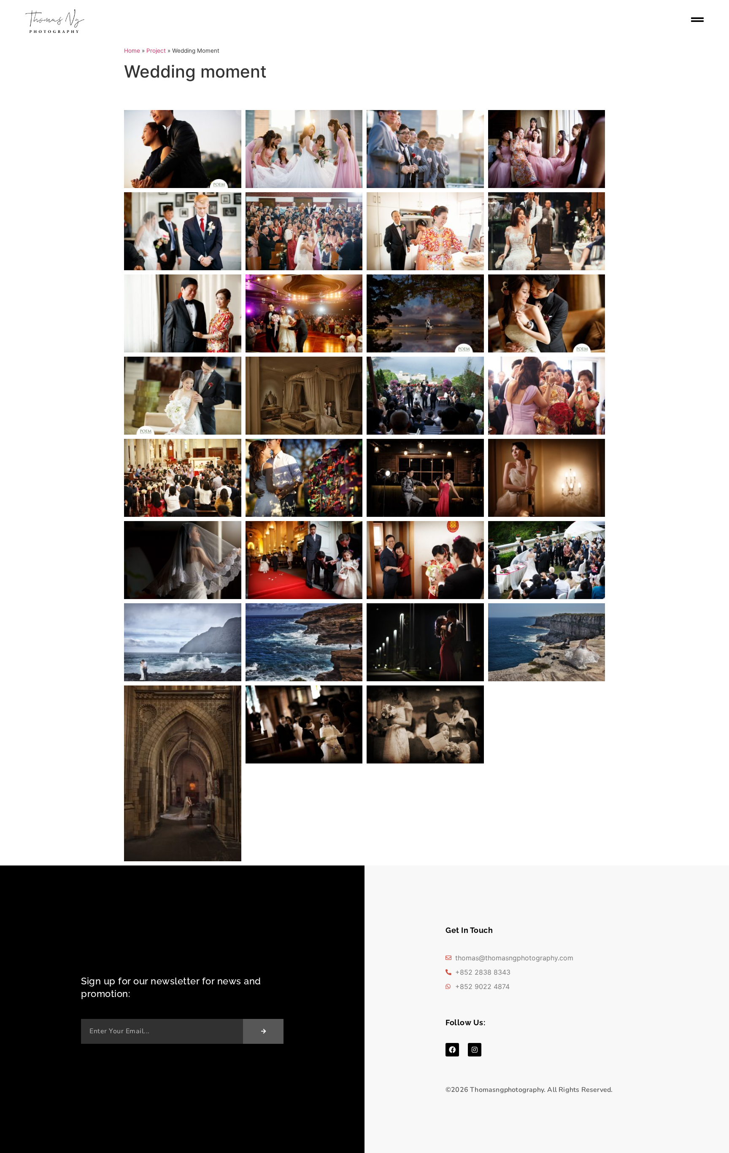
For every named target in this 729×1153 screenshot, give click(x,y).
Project (156, 50)
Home (132, 50)
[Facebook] (452, 1049)
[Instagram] (474, 1049)
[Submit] (263, 1031)
